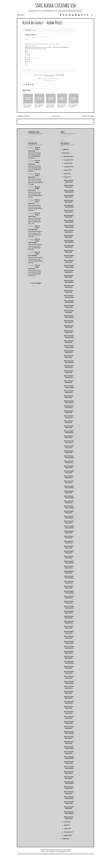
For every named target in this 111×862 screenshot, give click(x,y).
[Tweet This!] (28, 84)
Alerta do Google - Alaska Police (42, 22)
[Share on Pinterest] (33, 84)
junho (66, 177)
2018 (64, 149)
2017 (64, 153)
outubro (66, 163)
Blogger (39, 283)
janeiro (66, 835)
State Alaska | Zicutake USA (55, 5)
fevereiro (67, 832)
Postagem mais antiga (88, 116)
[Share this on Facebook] (26, 84)
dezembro (67, 156)
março (66, 828)
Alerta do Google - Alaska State (39, 106)
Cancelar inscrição (49, 76)
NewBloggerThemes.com (64, 851)
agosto (66, 170)
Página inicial (20, 15)
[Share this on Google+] (30, 84)
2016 (64, 839)
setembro (67, 166)
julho (65, 173)
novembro (67, 160)
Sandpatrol (47, 851)
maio (65, 822)
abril (65, 825)
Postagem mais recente (23, 116)
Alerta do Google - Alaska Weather (50, 106)
